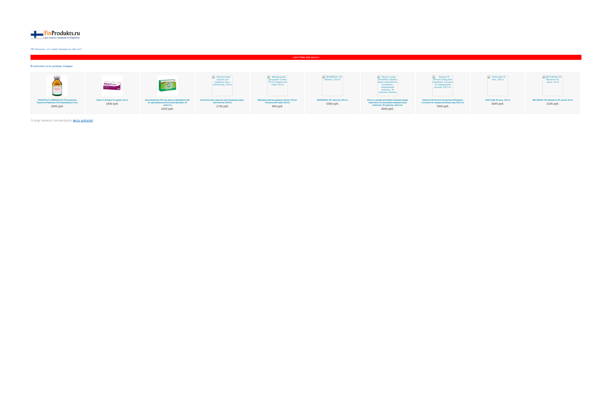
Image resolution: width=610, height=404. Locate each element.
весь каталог (83, 120)
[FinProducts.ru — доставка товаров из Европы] (55, 31)
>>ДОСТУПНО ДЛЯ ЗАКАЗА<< (306, 57)
